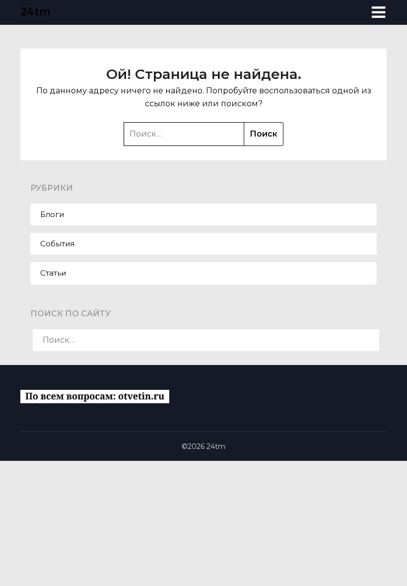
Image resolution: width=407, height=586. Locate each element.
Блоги (52, 214)
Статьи (53, 273)
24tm (35, 11)
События (57, 243)
